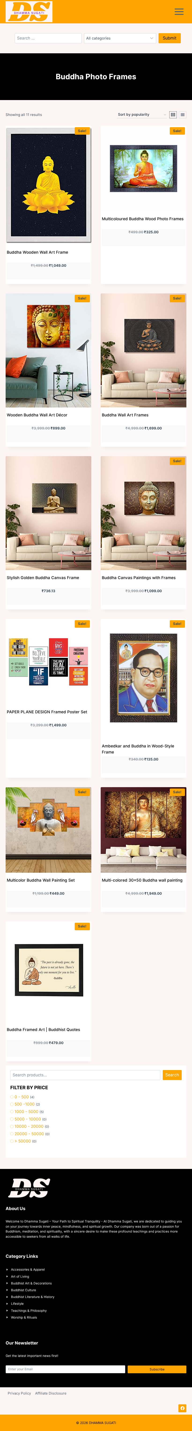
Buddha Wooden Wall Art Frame (37, 252)
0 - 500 (22, 1097)
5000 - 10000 (28, 1119)
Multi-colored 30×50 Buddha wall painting (142, 880)
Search (172, 1074)
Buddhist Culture (23, 1290)
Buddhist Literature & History (32, 1297)
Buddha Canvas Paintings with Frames (139, 577)
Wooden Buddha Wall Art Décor (37, 415)
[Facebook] (182, 1408)
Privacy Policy (19, 1393)
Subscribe (157, 1369)
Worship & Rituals (24, 1317)
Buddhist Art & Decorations (31, 1283)
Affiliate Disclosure (50, 1393)
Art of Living (20, 1276)
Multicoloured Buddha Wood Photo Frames (143, 218)
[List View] (182, 114)
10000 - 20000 (29, 1126)
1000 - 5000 (26, 1111)
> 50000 (23, 1141)
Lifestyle (17, 1303)
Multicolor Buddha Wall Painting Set (41, 880)
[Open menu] (180, 11)
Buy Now (143, 265)
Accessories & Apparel (28, 1269)
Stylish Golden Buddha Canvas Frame (43, 577)
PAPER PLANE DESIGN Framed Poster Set (47, 712)
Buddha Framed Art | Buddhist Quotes (43, 1029)
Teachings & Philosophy (29, 1310)
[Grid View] (173, 114)
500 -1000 (25, 1104)
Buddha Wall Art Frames (125, 415)
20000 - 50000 (29, 1134)
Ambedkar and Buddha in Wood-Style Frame (138, 749)
